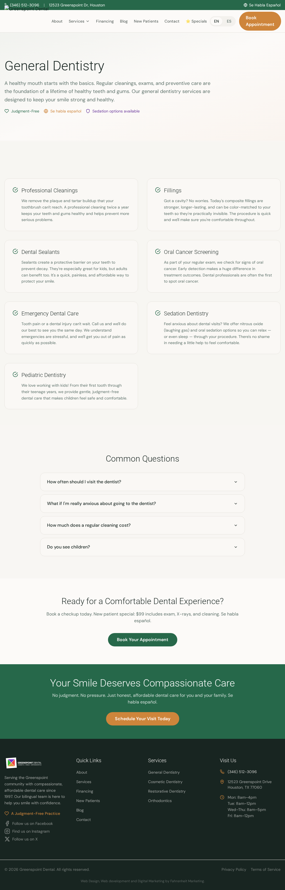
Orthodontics (160, 800)
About (57, 21)
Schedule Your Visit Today (142, 719)
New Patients (146, 21)
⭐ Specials (196, 21)
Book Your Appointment (142, 640)
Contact (172, 21)
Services (83, 781)
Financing (105, 21)
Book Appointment (260, 21)
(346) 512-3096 (242, 771)
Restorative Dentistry (167, 791)
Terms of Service (266, 869)
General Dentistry (164, 772)
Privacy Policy (234, 869)
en (216, 21)
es (229, 21)
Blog (124, 21)
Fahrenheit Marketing (187, 881)
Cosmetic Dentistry (165, 781)
